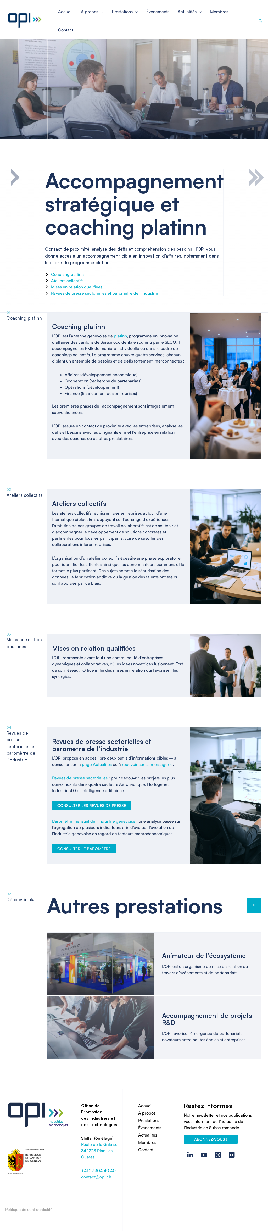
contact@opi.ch (96, 1176)
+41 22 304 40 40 (98, 1170)
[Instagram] (217, 1155)
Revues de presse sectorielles (80, 778)
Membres (147, 1142)
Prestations (148, 1120)
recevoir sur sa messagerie (147, 764)
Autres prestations (135, 905)
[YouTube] (204, 1155)
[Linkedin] (190, 1155)
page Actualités (97, 764)
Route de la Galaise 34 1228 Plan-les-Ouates (99, 1151)
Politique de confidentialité (28, 1209)
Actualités (147, 1135)
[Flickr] (231, 1155)
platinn (120, 335)
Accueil (145, 1105)
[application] (100, 11)
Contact (145, 1149)
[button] (260, 20)
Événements (149, 1127)
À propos (146, 1113)
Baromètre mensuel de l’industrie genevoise (93, 821)
